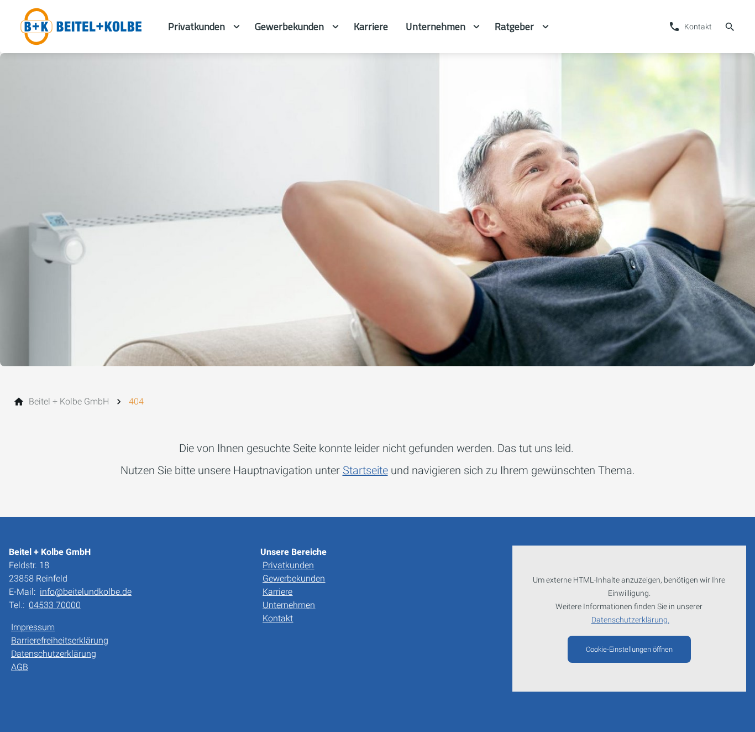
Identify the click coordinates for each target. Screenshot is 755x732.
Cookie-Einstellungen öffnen (629, 649)
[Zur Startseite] (84, 26)
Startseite (365, 470)
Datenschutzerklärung (53, 653)
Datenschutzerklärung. (630, 620)
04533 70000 (55, 605)
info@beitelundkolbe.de (86, 591)
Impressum (33, 627)
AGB (19, 667)
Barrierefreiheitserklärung (59, 640)
